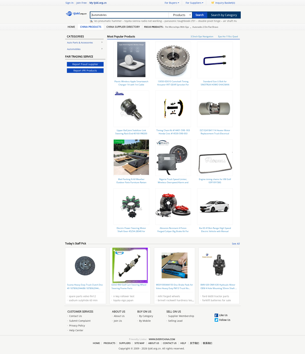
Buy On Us (144, 311)
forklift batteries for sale (216, 300)
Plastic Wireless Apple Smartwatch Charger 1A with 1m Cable (131, 83)
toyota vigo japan (123, 300)
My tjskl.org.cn (98, 2)
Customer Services (80, 311)
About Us (118, 311)
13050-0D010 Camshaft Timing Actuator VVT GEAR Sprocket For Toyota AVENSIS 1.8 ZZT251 (173, 84)
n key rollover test (123, 296)
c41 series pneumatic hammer (98, 21)
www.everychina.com (162, 339)
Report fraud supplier (85, 64)
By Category (146, 316)
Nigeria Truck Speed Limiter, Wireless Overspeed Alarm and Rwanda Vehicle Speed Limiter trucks (173, 184)
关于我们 (194, 343)
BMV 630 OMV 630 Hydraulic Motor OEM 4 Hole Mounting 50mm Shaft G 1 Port (219, 286)
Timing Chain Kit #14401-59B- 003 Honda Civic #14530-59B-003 (173, 132)
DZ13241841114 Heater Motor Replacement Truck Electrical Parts (215, 133)
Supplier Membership (181, 316)
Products (109, 343)
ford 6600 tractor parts (215, 296)
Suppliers (125, 343)
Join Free (81, 2)
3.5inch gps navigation (202, 36)
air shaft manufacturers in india (236, 21)
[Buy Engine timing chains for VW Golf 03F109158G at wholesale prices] (215, 174)
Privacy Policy (77, 325)
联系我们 (207, 343)
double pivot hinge (203, 21)
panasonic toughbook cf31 (174, 21)
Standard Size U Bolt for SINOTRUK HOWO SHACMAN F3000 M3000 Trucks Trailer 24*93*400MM (215, 86)
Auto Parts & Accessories (80, 42)
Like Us (223, 315)
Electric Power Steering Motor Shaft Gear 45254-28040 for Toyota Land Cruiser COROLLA (131, 231)
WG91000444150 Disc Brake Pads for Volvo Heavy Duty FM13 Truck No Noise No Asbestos (174, 286)
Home (71, 26)
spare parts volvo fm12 (82, 296)
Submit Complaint (80, 320)
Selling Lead (175, 320)
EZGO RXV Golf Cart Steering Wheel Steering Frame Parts (129, 286)
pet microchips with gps (177, 26)
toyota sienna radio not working (137, 21)
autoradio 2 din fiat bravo (205, 26)
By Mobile (145, 320)
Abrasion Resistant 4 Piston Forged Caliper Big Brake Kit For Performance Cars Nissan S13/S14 (173, 231)
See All (236, 243)
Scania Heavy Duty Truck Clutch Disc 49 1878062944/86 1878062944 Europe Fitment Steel (85, 286)
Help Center (76, 330)
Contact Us (75, 316)
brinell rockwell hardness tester (176, 300)
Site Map (139, 343)
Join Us (118, 320)
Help (183, 343)
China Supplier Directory (123, 26)
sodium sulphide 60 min (83, 300)
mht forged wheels (169, 296)
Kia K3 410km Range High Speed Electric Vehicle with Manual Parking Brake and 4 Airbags (215, 231)
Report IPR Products (85, 70)
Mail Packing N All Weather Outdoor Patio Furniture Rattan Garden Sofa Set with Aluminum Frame (131, 184)
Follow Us (224, 320)
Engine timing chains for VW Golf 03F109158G (215, 181)
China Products (90, 26)
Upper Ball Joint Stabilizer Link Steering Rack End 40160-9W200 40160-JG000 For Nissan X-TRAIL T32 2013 (131, 135)
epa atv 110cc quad (228, 36)
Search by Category (224, 15)
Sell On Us (173, 311)
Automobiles (73, 49)
